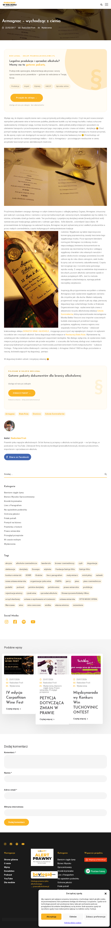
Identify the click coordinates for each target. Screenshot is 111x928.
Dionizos (37, 414)
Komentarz (10, 753)
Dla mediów (9, 882)
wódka (48, 605)
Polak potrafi (10, 518)
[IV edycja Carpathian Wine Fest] (19, 665)
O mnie (7, 863)
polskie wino (53, 587)
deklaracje (10, 569)
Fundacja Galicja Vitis (65, 569)
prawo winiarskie (71, 587)
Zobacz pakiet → (22, 393)
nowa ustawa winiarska (15, 581)
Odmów (73, 916)
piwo (77, 581)
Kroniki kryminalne (13, 501)
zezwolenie (78, 605)
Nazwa (8, 773)
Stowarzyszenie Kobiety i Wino (75, 593)
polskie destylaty (36, 587)
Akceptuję (51, 916)
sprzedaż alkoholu (48, 593)
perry (68, 581)
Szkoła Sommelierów (54, 414)
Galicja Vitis (84, 569)
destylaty (23, 569)
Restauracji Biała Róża (75, 334)
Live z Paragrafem (13, 505)
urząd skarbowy (12, 599)
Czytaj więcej (12, 709)
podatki (8, 587)
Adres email (10, 790)
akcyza (8, 563)
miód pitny (87, 575)
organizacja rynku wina (40, 581)
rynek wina (31, 593)
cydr (81, 563)
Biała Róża (23, 414)
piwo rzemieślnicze (92, 581)
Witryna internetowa (13, 807)
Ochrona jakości (12, 514)
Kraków (38, 575)
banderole (46, 563)
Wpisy (7, 867)
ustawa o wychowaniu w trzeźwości (39, 599)
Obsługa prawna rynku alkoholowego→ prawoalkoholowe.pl (40, 883)
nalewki (99, 575)
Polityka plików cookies (72, 923)
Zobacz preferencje (95, 916)
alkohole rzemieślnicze (26, 563)
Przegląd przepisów (13, 535)
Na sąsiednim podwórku (15, 510)
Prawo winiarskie (12, 531)
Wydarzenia (46, 28)
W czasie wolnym (12, 539)
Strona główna (11, 859)
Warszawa (10, 605)
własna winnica (62, 605)
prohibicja (87, 587)
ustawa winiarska (67, 599)
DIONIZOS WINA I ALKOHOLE (36, 331)
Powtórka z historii (13, 527)
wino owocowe (34, 605)
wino (21, 605)
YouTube (8, 878)
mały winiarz (72, 575)
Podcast (8, 875)
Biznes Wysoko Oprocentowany (19, 497)
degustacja (92, 563)
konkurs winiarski (13, 575)
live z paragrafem (54, 575)
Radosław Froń (28, 28)
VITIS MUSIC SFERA (88, 599)
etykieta (47, 569)
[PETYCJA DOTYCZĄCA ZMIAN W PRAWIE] (52, 665)
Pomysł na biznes (12, 522)
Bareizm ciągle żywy (14, 492)
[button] (105, 893)
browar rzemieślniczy (64, 563)
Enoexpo (36, 569)
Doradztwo (9, 871)
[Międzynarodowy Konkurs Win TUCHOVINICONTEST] (86, 665)
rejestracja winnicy (13, 593)
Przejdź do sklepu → (26, 98)
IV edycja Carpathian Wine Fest (16, 698)
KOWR (28, 575)
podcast (20, 587)
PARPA (58, 581)
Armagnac (10, 414)
